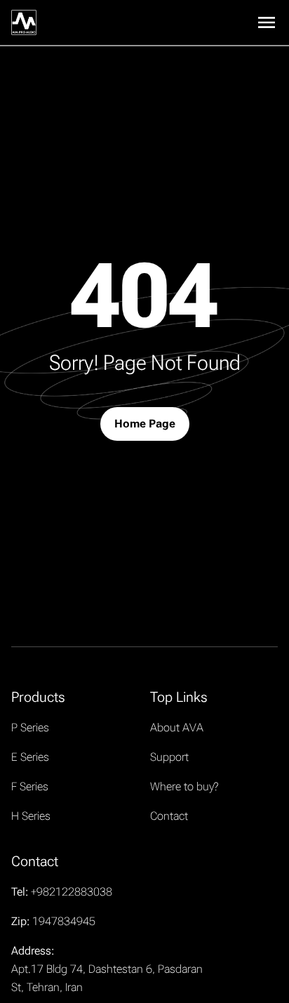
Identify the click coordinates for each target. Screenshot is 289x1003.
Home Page (144, 423)
